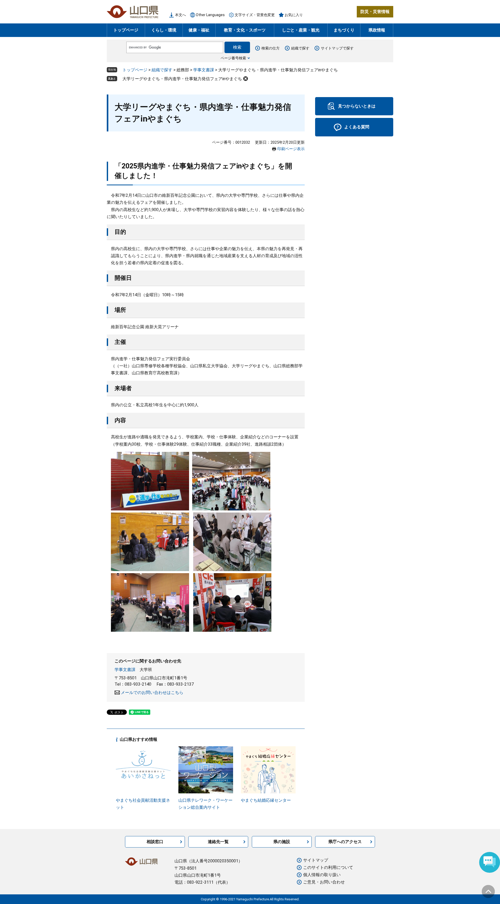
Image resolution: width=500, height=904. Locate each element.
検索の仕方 (270, 48)
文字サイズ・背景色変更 (255, 15)
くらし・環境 (163, 30)
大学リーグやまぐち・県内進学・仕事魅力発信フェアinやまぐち (182, 78)
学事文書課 (203, 69)
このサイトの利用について (328, 867)
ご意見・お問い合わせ (324, 882)
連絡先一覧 (218, 841)
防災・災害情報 (375, 11)
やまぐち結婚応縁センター (266, 800)
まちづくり (344, 30)
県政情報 (376, 30)
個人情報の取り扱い (322, 874)
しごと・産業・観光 (301, 30)
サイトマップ (315, 860)
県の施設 (281, 841)
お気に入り (294, 15)
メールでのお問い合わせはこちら (152, 692)
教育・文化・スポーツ (245, 30)
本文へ (180, 15)
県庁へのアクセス (345, 841)
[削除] (245, 78)
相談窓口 (155, 841)
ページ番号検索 (233, 58)
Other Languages (210, 15)
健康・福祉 (199, 30)
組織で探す (300, 48)
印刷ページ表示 (291, 149)
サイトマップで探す (337, 48)
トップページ (125, 30)
